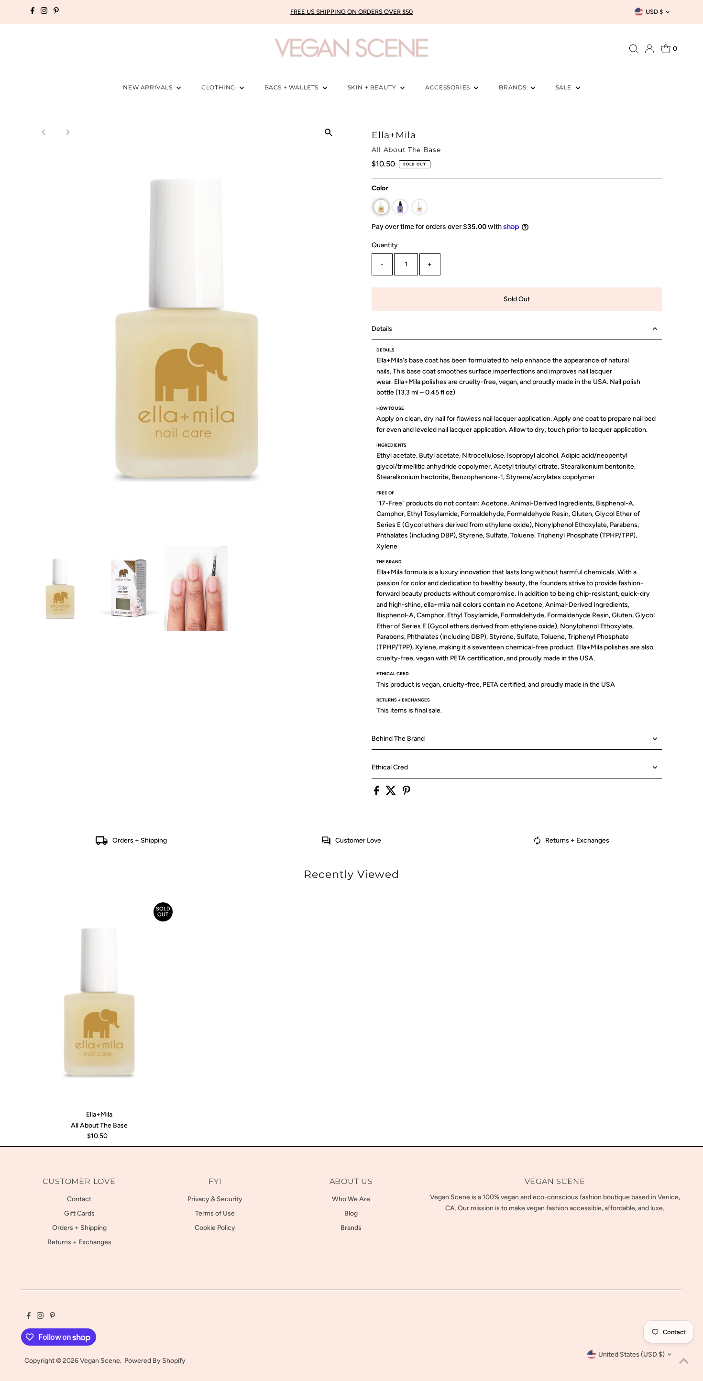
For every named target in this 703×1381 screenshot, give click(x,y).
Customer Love (358, 840)
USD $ (654, 11)
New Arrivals (148, 87)
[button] (381, 207)
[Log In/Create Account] (649, 48)
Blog (351, 1213)
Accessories (448, 87)
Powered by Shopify (155, 1361)
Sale (564, 87)
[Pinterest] (56, 11)
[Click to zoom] (329, 132)
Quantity (385, 245)
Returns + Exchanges (577, 840)
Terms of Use (215, 1213)
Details (382, 329)
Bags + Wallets (292, 87)
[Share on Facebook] (377, 793)
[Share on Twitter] (391, 793)
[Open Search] (633, 48)
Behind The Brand (398, 738)
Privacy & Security (214, 1199)
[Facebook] (32, 11)
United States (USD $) (631, 1354)
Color (380, 188)
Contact (79, 1199)
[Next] (67, 132)
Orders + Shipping (139, 840)
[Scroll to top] (683, 1361)
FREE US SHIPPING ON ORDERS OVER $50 (351, 11)
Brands (513, 87)
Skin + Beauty (373, 87)
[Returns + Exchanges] (537, 843)
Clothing (219, 87)
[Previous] (44, 132)
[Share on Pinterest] (406, 793)
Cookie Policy (215, 1228)
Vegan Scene (100, 1361)
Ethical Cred (390, 767)
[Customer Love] (326, 843)
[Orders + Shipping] (102, 843)
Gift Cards (79, 1213)
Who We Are (351, 1199)
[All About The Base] (99, 1002)
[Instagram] (44, 11)
